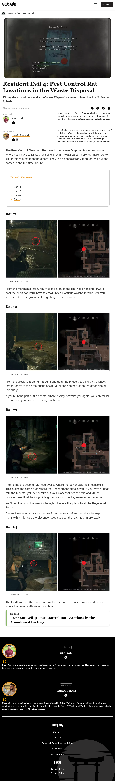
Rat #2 (17, 190)
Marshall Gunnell (21, 135)
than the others (38, 158)
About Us (57, 732)
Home (3, 13)
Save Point (57, 748)
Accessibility (57, 754)
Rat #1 (17, 186)
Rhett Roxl (17, 118)
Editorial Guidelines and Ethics (57, 743)
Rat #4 (17, 199)
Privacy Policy (57, 773)
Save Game (106, 4)
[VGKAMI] (9, 4)
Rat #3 (17, 195)
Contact (57, 737)
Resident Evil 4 (29, 13)
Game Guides (14, 13)
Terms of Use (57, 769)
